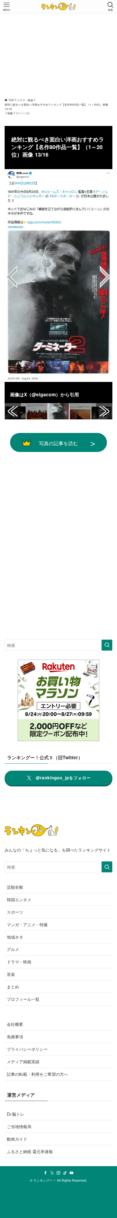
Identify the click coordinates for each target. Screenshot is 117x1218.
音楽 (11, 974)
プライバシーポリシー (27, 1049)
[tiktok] (65, 1172)
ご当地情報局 (19, 1126)
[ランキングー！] (58, 6)
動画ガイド (17, 1139)
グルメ (13, 949)
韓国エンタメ (19, 899)
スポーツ (15, 912)
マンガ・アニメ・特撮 (27, 924)
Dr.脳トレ (15, 1114)
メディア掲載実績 (23, 1061)
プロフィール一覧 (23, 999)
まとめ (13, 986)
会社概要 (15, 1024)
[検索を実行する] (106, 645)
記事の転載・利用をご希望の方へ (37, 1074)
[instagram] (58, 1172)
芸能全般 (15, 887)
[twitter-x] (52, 1172)
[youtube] (71, 1172)
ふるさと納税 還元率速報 (30, 1151)
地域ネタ (15, 937)
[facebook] (45, 1172)
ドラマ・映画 (19, 961)
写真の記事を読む (58, 443)
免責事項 (15, 1036)
